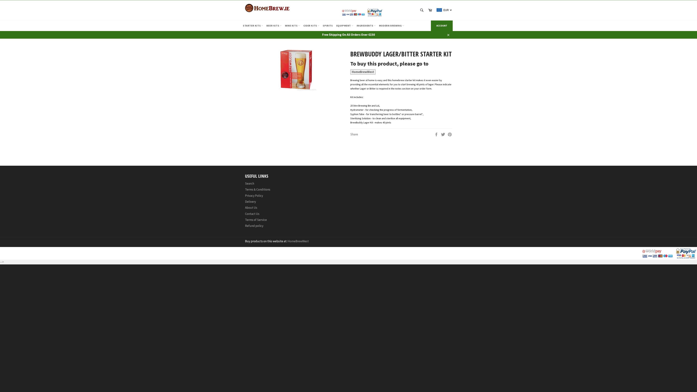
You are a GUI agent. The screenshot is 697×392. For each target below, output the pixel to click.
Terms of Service (256, 220)
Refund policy (254, 226)
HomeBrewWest (363, 72)
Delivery (250, 202)
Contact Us (252, 214)
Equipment (344, 25)
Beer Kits (273, 25)
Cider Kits (310, 25)
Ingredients (365, 25)
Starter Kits (252, 25)
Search (249, 183)
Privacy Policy (254, 196)
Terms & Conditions (257, 189)
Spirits (328, 25)
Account (441, 25)
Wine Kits (291, 25)
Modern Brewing (390, 25)
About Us (251, 208)
